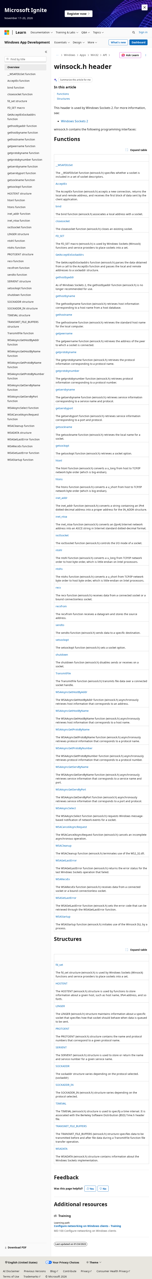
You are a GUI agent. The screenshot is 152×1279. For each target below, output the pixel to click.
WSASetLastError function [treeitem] (23, 453)
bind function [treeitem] (15, 87)
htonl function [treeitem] (16, 200)
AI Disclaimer (11, 1271)
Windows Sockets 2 (74, 121)
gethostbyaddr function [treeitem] (22, 126)
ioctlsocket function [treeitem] (19, 227)
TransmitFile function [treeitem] (20, 333)
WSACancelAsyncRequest (71, 827)
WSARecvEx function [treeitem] (20, 446)
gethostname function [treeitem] (21, 139)
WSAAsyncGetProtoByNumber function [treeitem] (25, 376)
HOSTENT (61, 983)
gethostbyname (65, 296)
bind (58, 206)
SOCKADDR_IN (65, 1085)
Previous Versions (35, 1271)
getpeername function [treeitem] (21, 146)
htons (59, 479)
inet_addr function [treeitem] (18, 213)
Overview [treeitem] (13, 67)
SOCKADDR (63, 1066)
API (105, 55)
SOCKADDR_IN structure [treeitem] (22, 308)
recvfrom (61, 606)
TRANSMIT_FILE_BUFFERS (71, 1126)
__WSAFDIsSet (64, 165)
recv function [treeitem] (15, 261)
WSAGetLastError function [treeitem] (23, 439)
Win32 (94, 55)
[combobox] (25, 59)
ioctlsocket (62, 535)
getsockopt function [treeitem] (19, 186)
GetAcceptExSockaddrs (70, 254)
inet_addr (61, 498)
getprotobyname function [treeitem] (23, 153)
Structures (63, 98)
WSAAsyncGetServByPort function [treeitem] (22, 399)
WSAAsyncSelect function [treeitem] (23, 408)
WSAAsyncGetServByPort (71, 789)
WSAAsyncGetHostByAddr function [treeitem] (23, 342)
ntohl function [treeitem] (16, 240)
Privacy (85, 1271)
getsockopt (62, 445)
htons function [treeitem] (16, 207)
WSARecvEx (63, 879)
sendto (60, 625)
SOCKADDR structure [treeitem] (20, 301)
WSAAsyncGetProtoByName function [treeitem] (24, 365)
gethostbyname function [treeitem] (22, 132)
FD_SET (60, 236)
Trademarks (31, 1276)
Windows (69, 55)
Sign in (143, 32)
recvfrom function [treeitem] (18, 268)
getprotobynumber (67, 371)
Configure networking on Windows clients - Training (87, 1226)
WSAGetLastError (66, 860)
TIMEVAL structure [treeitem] (18, 315)
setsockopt (62, 640)
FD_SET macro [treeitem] (16, 107)
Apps (83, 55)
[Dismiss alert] (145, 7)
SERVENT (61, 1047)
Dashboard (139, 42)
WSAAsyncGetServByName (72, 767)
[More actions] (146, 55)
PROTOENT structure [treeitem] (20, 254)
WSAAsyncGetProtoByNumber (74, 748)
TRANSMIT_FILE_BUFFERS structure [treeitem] (23, 324)
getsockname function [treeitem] (21, 180)
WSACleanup (64, 845)
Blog (53, 1271)
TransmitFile (63, 673)
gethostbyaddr (65, 277)
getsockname (64, 427)
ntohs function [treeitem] (16, 247)
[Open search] (133, 32)
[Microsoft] (6, 32)
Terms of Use (11, 1276)
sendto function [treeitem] (17, 274)
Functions (63, 94)
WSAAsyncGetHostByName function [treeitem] (23, 354)
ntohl (59, 550)
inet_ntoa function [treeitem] (18, 220)
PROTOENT (62, 1028)
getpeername (64, 333)
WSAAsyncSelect (66, 808)
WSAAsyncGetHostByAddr (71, 692)
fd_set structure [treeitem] (17, 101)
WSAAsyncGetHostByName (72, 710)
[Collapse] (46, 52)
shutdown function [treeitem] (19, 295)
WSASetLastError (66, 898)
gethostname (64, 314)
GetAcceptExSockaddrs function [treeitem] (21, 117)
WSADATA (61, 1148)
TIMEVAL (61, 1103)
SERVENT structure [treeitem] (19, 281)
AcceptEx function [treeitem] (18, 80)
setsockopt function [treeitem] (19, 288)
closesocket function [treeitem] (20, 94)
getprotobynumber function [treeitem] (24, 159)
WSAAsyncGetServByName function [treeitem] (23, 387)
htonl (59, 460)
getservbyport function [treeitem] (21, 173)
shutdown (62, 654)
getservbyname (65, 389)
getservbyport (64, 408)
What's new (118, 42)
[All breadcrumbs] (57, 55)
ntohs (59, 569)
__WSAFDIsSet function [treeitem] (21, 74)
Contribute (69, 1271)
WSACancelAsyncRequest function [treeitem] (23, 417)
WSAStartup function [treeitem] (20, 459)
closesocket (63, 221)
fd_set (59, 964)
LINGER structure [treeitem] (18, 234)
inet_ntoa (61, 516)
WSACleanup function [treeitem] (20, 426)
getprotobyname (66, 352)
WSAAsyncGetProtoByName (73, 729)
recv (58, 587)
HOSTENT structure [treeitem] (19, 193)
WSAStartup (63, 916)
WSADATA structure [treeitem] (19, 432)
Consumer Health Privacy (112, 1271)
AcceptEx (61, 183)
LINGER (60, 1006)
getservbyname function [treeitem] (22, 166)
